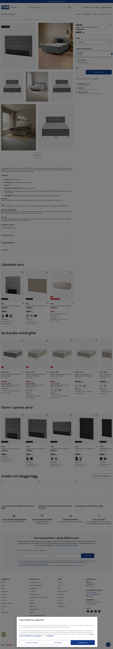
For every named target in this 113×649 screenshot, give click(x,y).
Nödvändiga (58, 642)
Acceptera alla (82, 642)
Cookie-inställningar (31, 642)
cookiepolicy (50, 636)
